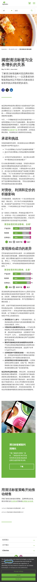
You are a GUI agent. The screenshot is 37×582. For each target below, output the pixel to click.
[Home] (5, 5)
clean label (14, 69)
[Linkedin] (11, 90)
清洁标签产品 (12, 130)
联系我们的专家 (27, 501)
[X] (7, 90)
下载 (21, 467)
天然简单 (14, 501)
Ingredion (4, 49)
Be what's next (13, 49)
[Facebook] (3, 90)
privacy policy (8, 561)
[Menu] (34, 3)
